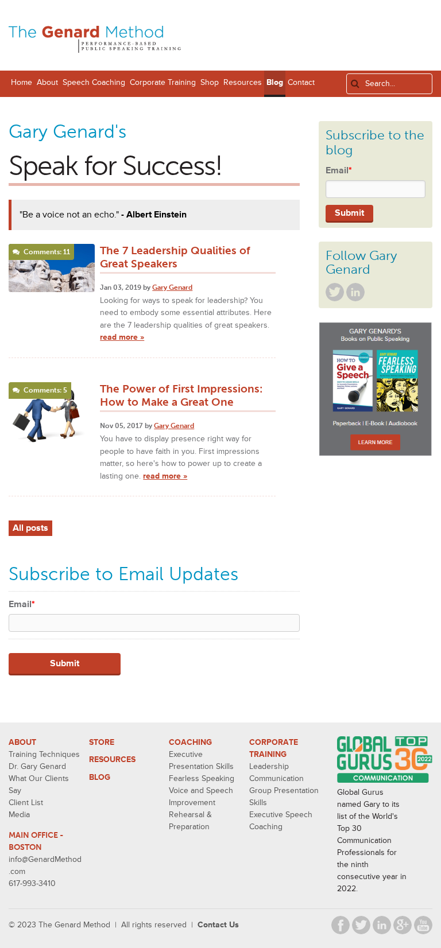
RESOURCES (112, 759)
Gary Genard (172, 287)
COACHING (190, 742)
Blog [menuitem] (274, 82)
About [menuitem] (47, 82)
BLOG (99, 777)
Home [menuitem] (21, 82)
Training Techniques (44, 754)
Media (19, 814)
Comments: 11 (47, 252)
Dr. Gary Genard (37, 766)
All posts (30, 528)
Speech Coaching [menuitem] (94, 82)
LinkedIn (355, 292)
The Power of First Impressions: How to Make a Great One (181, 395)
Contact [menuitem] (301, 82)
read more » (122, 337)
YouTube (423, 925)
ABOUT (22, 742)
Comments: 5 (45, 390)
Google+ (402, 925)
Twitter (335, 292)
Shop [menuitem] (209, 82)
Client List (26, 802)
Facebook (340, 925)
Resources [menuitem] (242, 82)
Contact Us (218, 925)
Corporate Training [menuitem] (163, 82)
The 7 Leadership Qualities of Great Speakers (175, 257)
